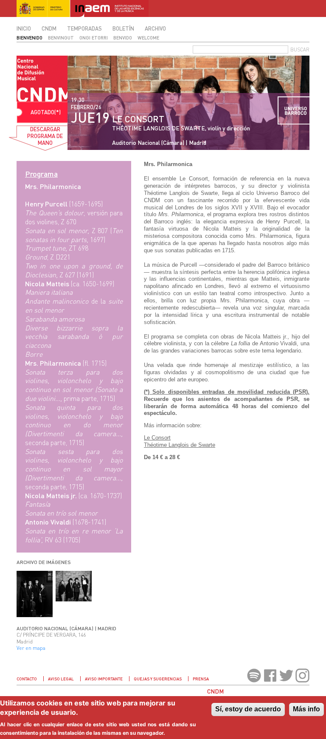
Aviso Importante (104, 678)
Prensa (201, 678)
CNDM (49, 28)
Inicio (24, 28)
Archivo (155, 28)
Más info (306, 709)
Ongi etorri (93, 37)
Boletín (123, 28)
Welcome (148, 37)
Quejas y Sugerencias (158, 678)
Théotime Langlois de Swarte (179, 445)
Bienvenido (29, 37)
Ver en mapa (31, 648)
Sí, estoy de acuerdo (248, 709)
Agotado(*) (46, 112)
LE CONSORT (138, 118)
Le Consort (157, 437)
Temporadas (84, 28)
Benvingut (61, 37)
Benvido (122, 37)
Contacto (27, 678)
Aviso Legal (61, 678)
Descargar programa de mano (45, 136)
